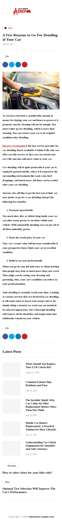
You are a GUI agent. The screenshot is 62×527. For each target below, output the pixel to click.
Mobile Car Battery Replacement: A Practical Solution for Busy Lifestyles (41, 426)
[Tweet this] (12, 64)
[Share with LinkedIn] (18, 64)
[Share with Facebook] (5, 64)
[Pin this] (24, 64)
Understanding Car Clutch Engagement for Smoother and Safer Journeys (41, 445)
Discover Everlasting (13, 146)
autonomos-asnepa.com (41, 516)
